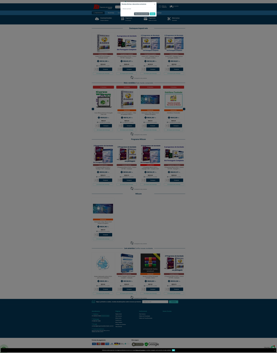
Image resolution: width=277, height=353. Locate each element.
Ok (173, 350)
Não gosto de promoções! (141, 13)
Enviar (152, 13)
